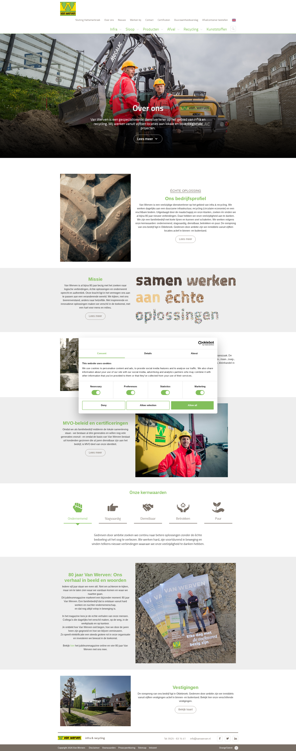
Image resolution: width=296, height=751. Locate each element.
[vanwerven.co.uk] (234, 20)
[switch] (130, 392)
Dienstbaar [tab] (148, 518)
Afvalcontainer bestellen (215, 20)
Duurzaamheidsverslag (186, 20)
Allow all (192, 405)
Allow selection (148, 405)
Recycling (191, 29)
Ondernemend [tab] (77, 518)
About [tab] (194, 353)
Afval (171, 29)
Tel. (175, 738)
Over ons (109, 20)
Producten (151, 29)
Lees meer (145, 138)
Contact (149, 20)
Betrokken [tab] (183, 518)
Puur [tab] (218, 518)
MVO (135, 163)
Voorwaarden (109, 747)
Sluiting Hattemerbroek (87, 20)
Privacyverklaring (127, 747)
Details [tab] (148, 353)
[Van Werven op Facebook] (219, 738)
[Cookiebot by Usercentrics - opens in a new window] (200, 343)
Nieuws (122, 20)
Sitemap (142, 747)
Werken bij (135, 20)
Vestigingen (229, 163)
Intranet (153, 747)
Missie (105, 163)
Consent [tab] (101, 353)
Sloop (130, 29)
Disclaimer (94, 747)
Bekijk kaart (185, 709)
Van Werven (68, 9)
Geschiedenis (121, 163)
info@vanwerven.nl (200, 738)
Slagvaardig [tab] (113, 518)
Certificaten (164, 20)
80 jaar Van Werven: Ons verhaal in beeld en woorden (190, 163)
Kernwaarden (149, 163)
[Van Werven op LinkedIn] (235, 738)
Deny (104, 405)
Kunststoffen (217, 29)
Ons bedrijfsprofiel (87, 163)
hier (72, 645)
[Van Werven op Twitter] (227, 738)
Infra (114, 29)
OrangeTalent (226, 747)
